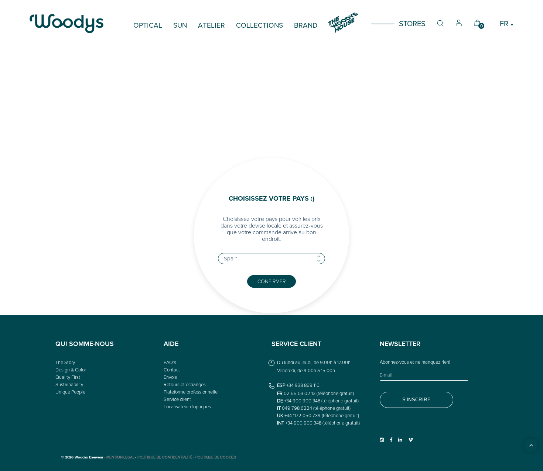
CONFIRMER (271, 281)
